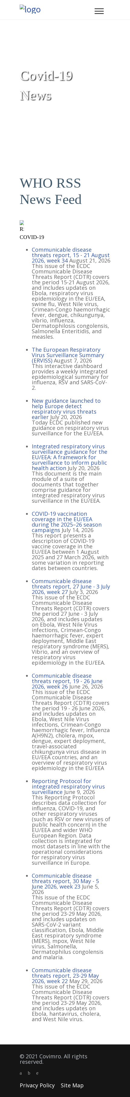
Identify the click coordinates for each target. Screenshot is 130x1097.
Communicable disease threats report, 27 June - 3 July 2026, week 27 (71, 586)
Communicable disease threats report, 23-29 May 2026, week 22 (65, 975)
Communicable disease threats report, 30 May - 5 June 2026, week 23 (65, 881)
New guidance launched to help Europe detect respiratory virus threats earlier (66, 409)
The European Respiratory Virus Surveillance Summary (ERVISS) (68, 355)
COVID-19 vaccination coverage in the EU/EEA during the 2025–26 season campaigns (67, 522)
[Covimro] (57, 10)
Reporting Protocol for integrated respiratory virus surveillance (68, 786)
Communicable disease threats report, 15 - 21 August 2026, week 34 (71, 255)
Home (25, 112)
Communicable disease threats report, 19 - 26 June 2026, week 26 (67, 681)
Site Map (72, 1085)
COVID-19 (32, 237)
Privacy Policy (37, 1085)
